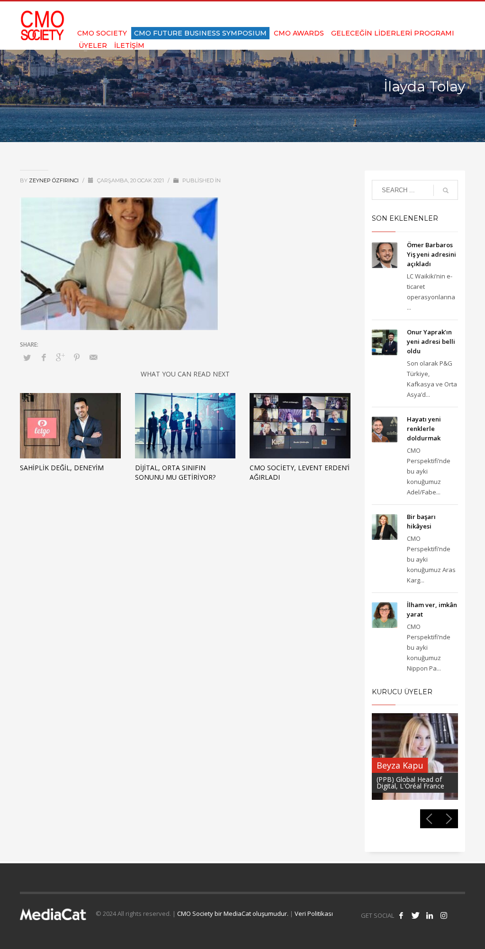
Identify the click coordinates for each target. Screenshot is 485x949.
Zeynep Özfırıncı (54, 180)
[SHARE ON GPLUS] (60, 357)
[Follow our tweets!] (415, 915)
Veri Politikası (314, 913)
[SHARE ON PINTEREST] (77, 357)
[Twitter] (429, 14)
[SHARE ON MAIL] (93, 357)
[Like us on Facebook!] (401, 915)
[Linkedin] (444, 14)
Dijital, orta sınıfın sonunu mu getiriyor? (175, 472)
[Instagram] (458, 14)
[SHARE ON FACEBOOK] (43, 357)
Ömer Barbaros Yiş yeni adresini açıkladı (431, 254)
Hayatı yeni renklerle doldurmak (424, 428)
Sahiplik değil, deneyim (62, 467)
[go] (445, 190)
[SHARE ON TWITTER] (27, 357)
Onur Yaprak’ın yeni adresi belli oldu (431, 341)
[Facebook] (415, 14)
